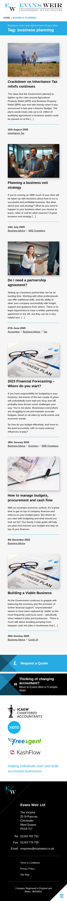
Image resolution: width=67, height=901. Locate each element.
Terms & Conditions (30, 862)
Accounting (14, 331)
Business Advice (16, 230)
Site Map (24, 874)
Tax (45, 331)
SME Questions (36, 230)
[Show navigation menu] (58, 892)
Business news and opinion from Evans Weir (33, 25)
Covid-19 (33, 639)
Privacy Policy (27, 868)
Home (6, 18)
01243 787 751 (29, 836)
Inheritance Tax (16, 133)
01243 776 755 (29, 842)
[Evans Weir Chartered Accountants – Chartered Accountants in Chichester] (33, 7)
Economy (33, 445)
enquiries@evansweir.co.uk (37, 848)
